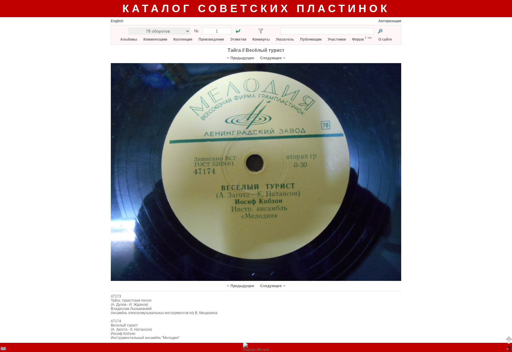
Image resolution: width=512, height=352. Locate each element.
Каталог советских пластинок (256, 8)
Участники (337, 39)
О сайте (385, 39)
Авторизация (389, 21)
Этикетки (238, 39)
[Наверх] (508, 339)
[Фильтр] (260, 31)
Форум (358, 39)
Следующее (271, 58)
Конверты (261, 39)
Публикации (310, 39)
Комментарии (155, 39)
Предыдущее (242, 58)
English (117, 21)
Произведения (211, 39)
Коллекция (182, 39)
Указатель (285, 39)
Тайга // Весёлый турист (256, 50)
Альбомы (128, 39)
